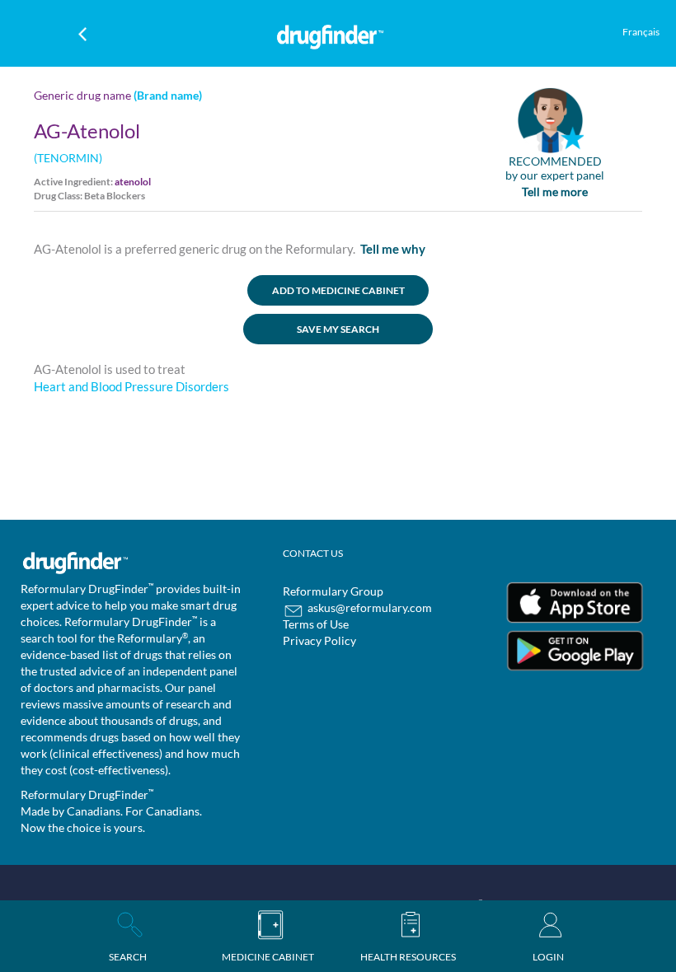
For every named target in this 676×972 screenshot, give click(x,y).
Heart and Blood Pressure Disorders (131, 386)
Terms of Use (316, 624)
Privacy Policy (319, 640)
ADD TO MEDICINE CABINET (338, 290)
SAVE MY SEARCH (338, 329)
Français (641, 32)
